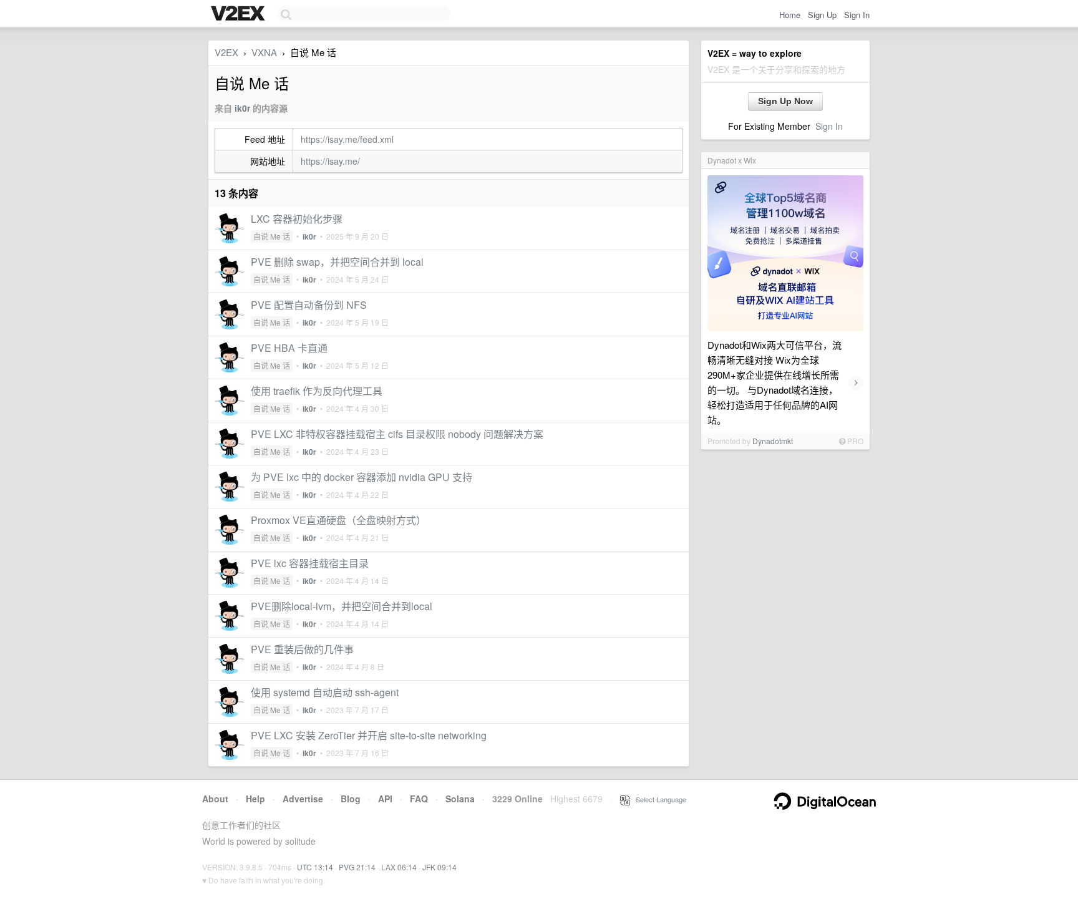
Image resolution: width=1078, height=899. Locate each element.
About (215, 798)
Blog (351, 798)
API (385, 798)
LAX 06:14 (399, 867)
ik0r (242, 108)
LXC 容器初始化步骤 (296, 218)
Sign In (857, 15)
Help (255, 798)
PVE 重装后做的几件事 (302, 649)
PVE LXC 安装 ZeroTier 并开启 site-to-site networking (369, 735)
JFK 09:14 (439, 867)
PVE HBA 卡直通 (289, 348)
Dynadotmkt (772, 440)
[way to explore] (239, 14)
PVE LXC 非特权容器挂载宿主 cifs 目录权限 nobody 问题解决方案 (397, 434)
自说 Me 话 (271, 236)
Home (789, 15)
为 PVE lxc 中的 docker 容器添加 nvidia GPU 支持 (361, 477)
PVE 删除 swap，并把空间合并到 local (337, 262)
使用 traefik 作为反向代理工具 (316, 391)
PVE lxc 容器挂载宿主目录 (310, 563)
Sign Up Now (785, 101)
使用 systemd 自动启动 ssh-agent (325, 692)
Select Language (658, 799)
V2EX (226, 52)
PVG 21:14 (357, 867)
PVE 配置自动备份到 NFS (309, 305)
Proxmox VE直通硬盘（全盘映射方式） (338, 520)
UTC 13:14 (315, 867)
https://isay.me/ (330, 161)
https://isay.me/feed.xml (347, 139)
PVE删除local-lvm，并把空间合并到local (341, 606)
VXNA (264, 52)
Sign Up (822, 15)
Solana (460, 798)
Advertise (303, 798)
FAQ (419, 798)
